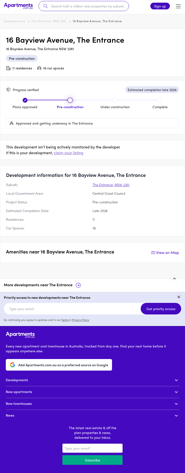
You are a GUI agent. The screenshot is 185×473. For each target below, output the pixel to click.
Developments (14, 21)
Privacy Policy (80, 320)
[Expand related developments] (174, 278)
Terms (65, 320)
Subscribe (92, 460)
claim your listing (68, 152)
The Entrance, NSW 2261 (48, 21)
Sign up (160, 6)
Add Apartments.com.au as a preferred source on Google (63, 364)
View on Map (167, 252)
